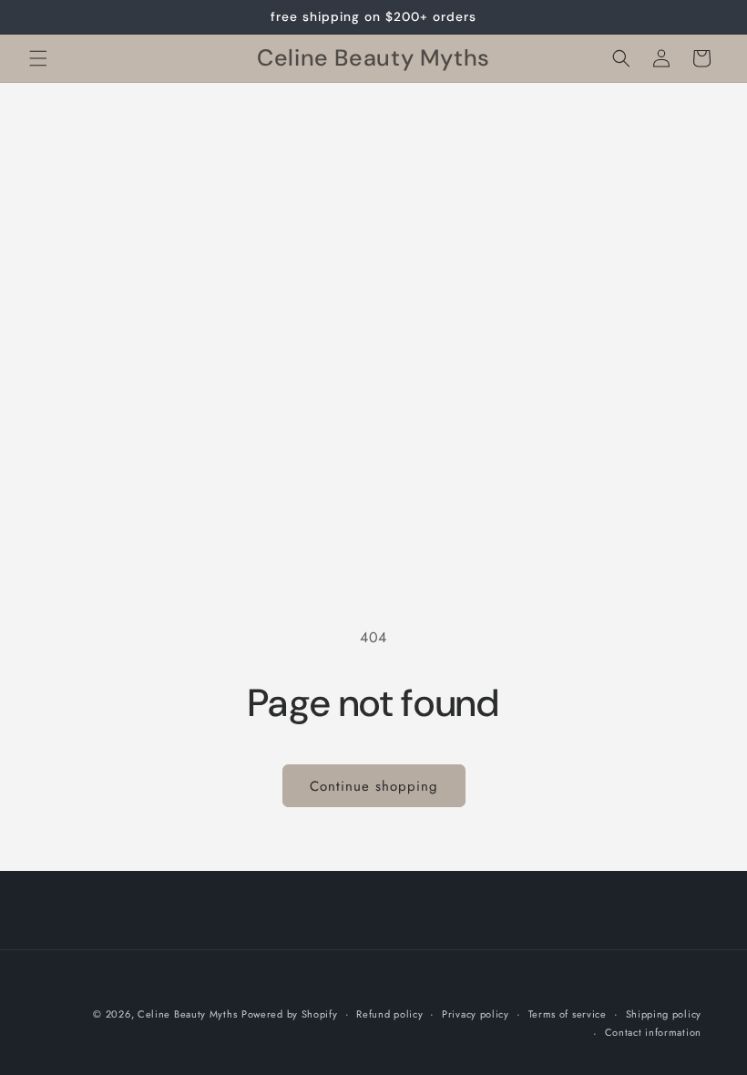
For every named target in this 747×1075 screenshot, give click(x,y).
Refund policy (389, 1014)
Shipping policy (664, 1014)
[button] (38, 58)
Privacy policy (475, 1014)
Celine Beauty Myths (187, 1014)
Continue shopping (374, 786)
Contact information (653, 1032)
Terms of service (567, 1014)
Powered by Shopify (289, 1014)
